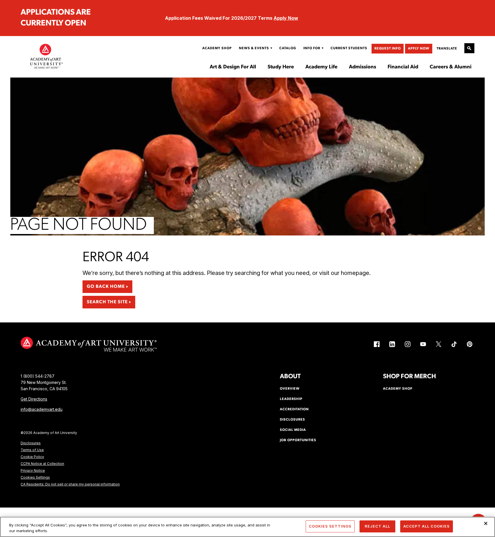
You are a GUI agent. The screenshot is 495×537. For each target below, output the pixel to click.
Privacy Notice (33, 470)
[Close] (486, 523)
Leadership (291, 399)
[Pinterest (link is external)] (469, 344)
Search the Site (107, 302)
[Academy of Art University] (46, 56)
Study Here (281, 67)
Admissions (362, 67)
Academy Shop (217, 48)
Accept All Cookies (426, 526)
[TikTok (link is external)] (454, 344)
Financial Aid (403, 67)
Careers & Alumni (451, 67)
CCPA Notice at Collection (42, 463)
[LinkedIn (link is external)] (392, 344)
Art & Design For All (233, 67)
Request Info (387, 48)
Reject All (377, 526)
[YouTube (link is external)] (423, 344)
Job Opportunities (298, 440)
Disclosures (31, 443)
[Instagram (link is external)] (407, 344)
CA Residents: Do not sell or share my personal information (70, 484)
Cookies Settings (35, 477)
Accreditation (294, 409)
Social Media (293, 430)
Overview (290, 389)
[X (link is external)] (438, 344)
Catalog (287, 48)
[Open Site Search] (469, 48)
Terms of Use (32, 450)
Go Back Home (106, 286)
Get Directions (34, 399)
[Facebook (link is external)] (377, 344)
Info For (311, 48)
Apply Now (286, 18)
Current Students (349, 48)
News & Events (254, 48)
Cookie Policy (32, 457)
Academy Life (321, 67)
